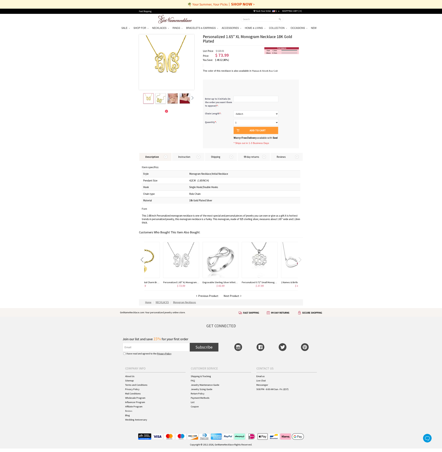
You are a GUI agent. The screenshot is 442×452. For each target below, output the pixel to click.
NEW (314, 28)
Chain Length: (213, 113)
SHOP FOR (140, 28)
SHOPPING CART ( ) (292, 11)
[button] (142, 259)
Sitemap (129, 380)
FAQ (193, 380)
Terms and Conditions (136, 384)
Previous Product (207, 296)
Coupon (195, 406)
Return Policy (197, 393)
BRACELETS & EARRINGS (201, 28)
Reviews (128, 411)
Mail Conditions (133, 393)
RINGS (176, 28)
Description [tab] (152, 156)
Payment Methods (200, 397)
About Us (129, 376)
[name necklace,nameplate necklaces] (175, 18)
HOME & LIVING (254, 28)
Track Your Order (263, 11)
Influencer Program (135, 402)
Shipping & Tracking (201, 376)
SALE (125, 28)
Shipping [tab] (215, 156)
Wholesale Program (135, 397)
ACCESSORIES (231, 28)
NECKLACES (160, 28)
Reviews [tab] (281, 156)
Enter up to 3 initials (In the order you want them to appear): (218, 102)
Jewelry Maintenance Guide (205, 384)
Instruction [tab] (184, 156)
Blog (127, 415)
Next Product (232, 296)
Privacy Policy (164, 353)
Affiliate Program (133, 406)
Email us (260, 376)
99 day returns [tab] (251, 156)
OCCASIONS (298, 28)
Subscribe (204, 347)
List (192, 402)
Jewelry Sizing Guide (201, 389)
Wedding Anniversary (136, 419)
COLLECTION (277, 28)
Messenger (262, 384)
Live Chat (261, 380)
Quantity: (211, 122)
